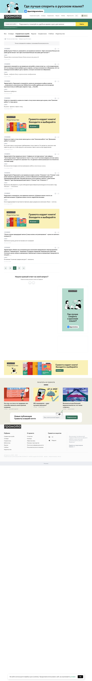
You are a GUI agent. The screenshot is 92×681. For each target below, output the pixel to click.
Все (5, 34)
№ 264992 (7, 98)
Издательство (70, 15)
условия (72, 676)
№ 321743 (7, 172)
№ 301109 (7, 247)
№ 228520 (7, 193)
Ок (80, 676)
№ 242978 (7, 64)
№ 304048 (7, 137)
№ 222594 (7, 48)
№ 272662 (7, 81)
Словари (43, 15)
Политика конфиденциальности (35, 445)
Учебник (63, 15)
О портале (29, 436)
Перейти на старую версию (76, 446)
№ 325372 (7, 154)
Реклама (66, 339)
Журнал (57, 15)
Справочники (50, 15)
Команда (29, 438)
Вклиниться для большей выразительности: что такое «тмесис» (72, 405)
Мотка (59, 456)
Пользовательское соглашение (35, 447)
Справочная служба (34, 15)
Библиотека (7, 443)
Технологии (41, 407)
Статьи (5, 409)
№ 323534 (7, 232)
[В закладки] (55, 49)
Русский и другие (13, 409)
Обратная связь (31, 440)
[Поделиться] (58, 49)
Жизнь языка (71, 409)
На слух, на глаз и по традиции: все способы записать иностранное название (16, 405)
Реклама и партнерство (33, 443)
